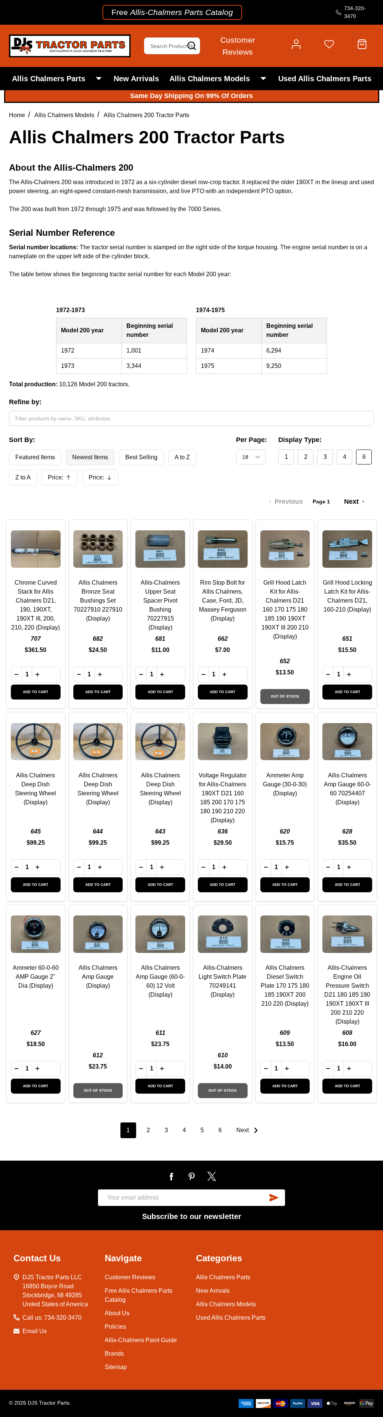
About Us (117, 1313)
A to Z (182, 457)
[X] (212, 1176)
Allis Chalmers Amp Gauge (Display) (98, 977)
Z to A (23, 477)
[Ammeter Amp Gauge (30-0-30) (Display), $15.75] (285, 742)
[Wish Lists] (329, 46)
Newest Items (90, 457)
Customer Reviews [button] (237, 46)
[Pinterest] (191, 1176)
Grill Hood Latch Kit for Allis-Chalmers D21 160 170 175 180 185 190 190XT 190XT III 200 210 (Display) (285, 609)
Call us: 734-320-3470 (52, 1317)
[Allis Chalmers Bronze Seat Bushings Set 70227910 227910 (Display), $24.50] (98, 549)
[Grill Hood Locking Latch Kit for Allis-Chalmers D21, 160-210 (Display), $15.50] (347, 549)
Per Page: (251, 440)
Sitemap (116, 1367)
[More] (99, 78)
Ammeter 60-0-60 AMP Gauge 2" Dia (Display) (36, 977)
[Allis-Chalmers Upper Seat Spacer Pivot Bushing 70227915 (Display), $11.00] (160, 549)
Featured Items (35, 457)
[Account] (296, 46)
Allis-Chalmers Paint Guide (141, 1340)
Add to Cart (35, 692)
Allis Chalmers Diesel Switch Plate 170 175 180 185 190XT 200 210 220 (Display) (285, 986)
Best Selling (141, 457)
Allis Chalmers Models (209, 78)
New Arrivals (136, 78)
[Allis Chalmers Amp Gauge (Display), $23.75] (98, 934)
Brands (114, 1353)
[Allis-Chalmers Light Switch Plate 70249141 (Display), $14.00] (223, 934)
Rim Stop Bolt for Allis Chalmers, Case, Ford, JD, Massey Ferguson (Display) (222, 600)
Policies (115, 1326)
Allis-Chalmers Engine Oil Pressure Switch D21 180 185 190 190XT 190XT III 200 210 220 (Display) (347, 995)
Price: (62, 479)
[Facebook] (171, 1176)
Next (243, 1130)
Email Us (34, 1331)
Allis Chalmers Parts (48, 78)
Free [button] (172, 12)
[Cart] (362, 46)
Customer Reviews (130, 1277)
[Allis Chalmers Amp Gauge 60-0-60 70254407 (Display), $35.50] (347, 742)
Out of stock (285, 696)
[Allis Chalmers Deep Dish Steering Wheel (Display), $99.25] (36, 742)
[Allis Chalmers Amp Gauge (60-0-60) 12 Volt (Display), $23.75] (160, 934)
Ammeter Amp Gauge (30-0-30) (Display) (285, 784)
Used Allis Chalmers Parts (324, 78)
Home (17, 115)
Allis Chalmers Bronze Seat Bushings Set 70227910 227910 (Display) (98, 600)
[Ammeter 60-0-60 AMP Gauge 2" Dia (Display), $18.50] (36, 934)
